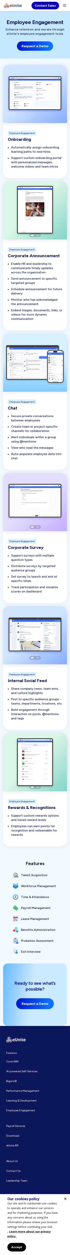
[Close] (65, 1198)
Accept (16, 1247)
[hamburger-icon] (64, 5)
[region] (35, 1224)
